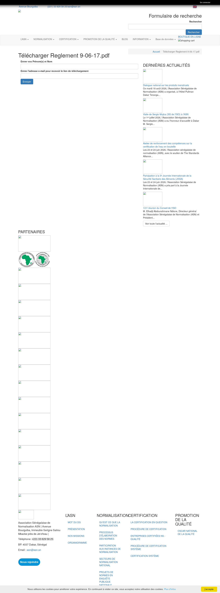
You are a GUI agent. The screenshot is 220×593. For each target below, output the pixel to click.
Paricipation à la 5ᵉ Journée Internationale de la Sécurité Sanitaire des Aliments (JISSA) (167, 177)
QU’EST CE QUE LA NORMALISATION (109, 524)
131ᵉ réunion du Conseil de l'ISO (159, 208)
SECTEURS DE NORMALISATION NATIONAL (108, 562)
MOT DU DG (74, 522)
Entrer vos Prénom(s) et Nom (36, 61)
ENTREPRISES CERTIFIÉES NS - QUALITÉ (148, 537)
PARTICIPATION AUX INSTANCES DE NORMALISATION (110, 549)
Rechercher (195, 21)
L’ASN (24, 39)
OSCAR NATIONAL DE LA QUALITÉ (187, 532)
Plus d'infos (170, 589)
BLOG (125, 39)
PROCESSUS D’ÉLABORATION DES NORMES (108, 535)
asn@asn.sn (74, 6)
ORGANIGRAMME (77, 542)
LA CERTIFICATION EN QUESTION (149, 522)
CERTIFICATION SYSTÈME (145, 555)
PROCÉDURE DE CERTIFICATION (148, 529)
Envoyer (27, 81)
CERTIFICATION (68, 39)
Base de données (165, 39)
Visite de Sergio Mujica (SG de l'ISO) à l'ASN (165, 114)
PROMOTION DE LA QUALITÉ (99, 39)
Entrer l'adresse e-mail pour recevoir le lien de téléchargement (55, 71)
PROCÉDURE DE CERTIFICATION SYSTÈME (148, 547)
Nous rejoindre (29, 562)
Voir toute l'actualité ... (156, 223)
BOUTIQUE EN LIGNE (189, 36)
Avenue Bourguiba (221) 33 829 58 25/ (43, 6)
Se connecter (205, 2)
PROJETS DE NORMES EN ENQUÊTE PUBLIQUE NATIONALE (106, 578)
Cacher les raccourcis (216, 3)
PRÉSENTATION (76, 529)
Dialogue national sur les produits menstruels (166, 85)
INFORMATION (141, 39)
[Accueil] (4, 2)
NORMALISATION (43, 39)
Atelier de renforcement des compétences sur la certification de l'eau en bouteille (167, 145)
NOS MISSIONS (76, 535)
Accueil (156, 51)
